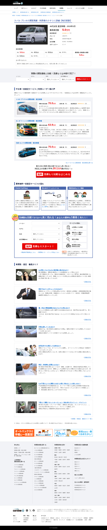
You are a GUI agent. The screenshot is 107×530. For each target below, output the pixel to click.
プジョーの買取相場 (38, 483)
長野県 (60, 466)
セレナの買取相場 (18, 480)
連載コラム (76, 470)
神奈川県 (61, 457)
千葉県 (55, 459)
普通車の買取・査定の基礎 (20, 450)
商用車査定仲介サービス (80, 489)
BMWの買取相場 (38, 474)
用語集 (75, 452)
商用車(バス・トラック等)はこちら (48, 252)
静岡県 (64, 473)
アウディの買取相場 (38, 476)
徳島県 (55, 492)
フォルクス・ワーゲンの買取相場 (41, 472)
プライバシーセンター (77, 518)
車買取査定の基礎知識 (46, 12)
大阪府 (55, 478)
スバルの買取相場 (38, 465)
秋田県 (55, 452)
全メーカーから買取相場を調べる (41, 448)
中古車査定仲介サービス (80, 485)
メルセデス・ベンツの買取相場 (41, 470)
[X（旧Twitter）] (30, 510)
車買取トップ (15, 12)
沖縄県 (55, 502)
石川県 (68, 466)
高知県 (68, 492)
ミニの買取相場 (37, 478)
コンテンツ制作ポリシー (46, 519)
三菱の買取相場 (37, 467)
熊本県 (68, 497)
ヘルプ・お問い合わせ (79, 478)
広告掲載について (70, 519)
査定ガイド (76, 462)
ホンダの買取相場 (38, 454)
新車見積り (53, 8)
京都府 (64, 478)
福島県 (64, 452)
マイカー (90, 8)
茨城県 (60, 459)
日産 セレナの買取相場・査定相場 (27, 143)
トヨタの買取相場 (38, 450)
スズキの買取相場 (38, 456)
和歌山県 (61, 481)
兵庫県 (60, 478)
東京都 (55, 457)
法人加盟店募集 (79, 519)
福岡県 (55, 497)
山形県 (60, 452)
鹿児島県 (65, 499)
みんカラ (35, 519)
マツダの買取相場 (38, 463)
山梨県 (55, 462)
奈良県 (55, 481)
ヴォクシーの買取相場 (19, 471)
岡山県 (64, 485)
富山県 (64, 466)
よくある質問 (77, 454)
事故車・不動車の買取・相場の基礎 (22, 452)
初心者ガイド (77, 448)
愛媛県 (64, 492)
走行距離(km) (64, 76)
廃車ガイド (76, 450)
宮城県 (68, 450)
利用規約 (86, 518)
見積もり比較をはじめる (53, 174)
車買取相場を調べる (24, 12)
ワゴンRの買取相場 (18, 475)
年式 (47, 76)
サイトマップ (62, 519)
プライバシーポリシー (66, 518)
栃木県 (64, 459)
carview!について (45, 518)
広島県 (68, 485)
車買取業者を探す (35, 12)
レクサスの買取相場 (38, 452)
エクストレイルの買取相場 (20, 482)
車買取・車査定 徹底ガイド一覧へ (82, 419)
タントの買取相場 (18, 478)
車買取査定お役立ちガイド (58, 12)
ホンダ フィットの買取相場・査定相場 (29, 121)
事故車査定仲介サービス (80, 487)
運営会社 (52, 518)
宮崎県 (60, 499)
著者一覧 (56, 519)
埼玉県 (65, 457)
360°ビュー (24, 8)
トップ (16, 8)
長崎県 (64, 497)
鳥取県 (55, 485)
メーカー (18, 76)
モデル (32, 76)
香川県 (60, 492)
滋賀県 (68, 478)
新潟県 (55, 466)
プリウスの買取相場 (18, 464)
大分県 (55, 499)
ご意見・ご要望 (87, 519)
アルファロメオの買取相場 (40, 487)
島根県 (60, 485)
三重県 (68, 473)
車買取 (61, 8)
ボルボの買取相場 (38, 489)
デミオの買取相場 (18, 484)
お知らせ (58, 518)
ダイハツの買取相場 (38, 461)
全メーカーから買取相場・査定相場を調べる (79, 162)
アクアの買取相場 (18, 467)
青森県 (60, 450)
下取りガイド (77, 468)
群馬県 (68, 459)
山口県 (55, 488)
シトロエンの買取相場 (39, 485)
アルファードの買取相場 (19, 469)
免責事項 (91, 518)
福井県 (55, 469)
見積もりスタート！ (83, 79)
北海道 (55, 450)
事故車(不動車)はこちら (28, 252)
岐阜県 (60, 473)
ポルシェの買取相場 (38, 481)
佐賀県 (60, 497)
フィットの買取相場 (18, 473)
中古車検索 (43, 8)
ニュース (69, 8)
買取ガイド (76, 464)
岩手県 (64, 450)
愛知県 (55, 473)
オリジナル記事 (80, 8)
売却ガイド (76, 466)
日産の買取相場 (37, 459)
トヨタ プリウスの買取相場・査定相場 (29, 99)
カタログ (33, 8)
